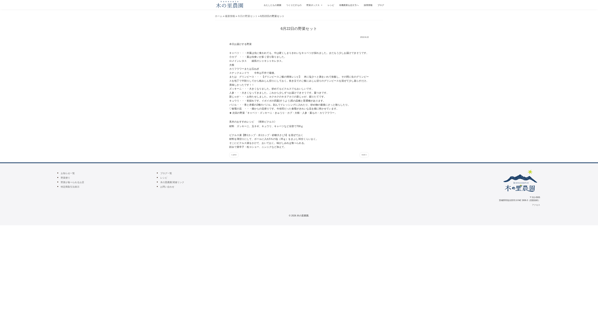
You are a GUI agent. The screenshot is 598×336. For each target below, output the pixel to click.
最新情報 (230, 16)
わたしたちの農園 (272, 5)
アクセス (536, 205)
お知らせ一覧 (68, 173)
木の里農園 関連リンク (172, 182)
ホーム (218, 16)
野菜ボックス (313, 5)
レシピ (331, 5)
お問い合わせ (167, 186)
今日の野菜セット (248, 16)
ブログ (380, 5)
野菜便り (65, 177)
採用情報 (368, 5)
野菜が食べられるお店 (72, 182)
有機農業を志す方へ (349, 5)
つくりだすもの (293, 5)
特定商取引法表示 (70, 186)
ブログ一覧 (166, 173)
